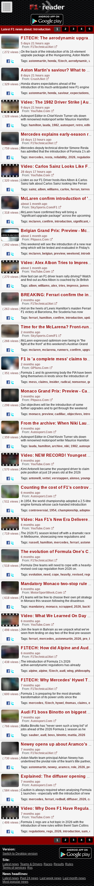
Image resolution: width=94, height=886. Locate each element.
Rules (69, 864)
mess (33, 382)
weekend (73, 253)
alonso (74, 478)
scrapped (65, 606)
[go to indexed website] (56, 47)
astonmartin (37, 61)
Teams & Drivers (31, 864)
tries (62, 285)
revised (77, 574)
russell (34, 542)
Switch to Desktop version (20, 853)
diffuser (72, 799)
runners (62, 350)
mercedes (36, 157)
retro (79, 125)
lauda (46, 125)
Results (59, 864)
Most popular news (15, 881)
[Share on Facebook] (8, 61)
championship (68, 510)
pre (85, 638)
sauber (34, 735)
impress (72, 285)
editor (88, 125)
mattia (72, 735)
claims (43, 382)
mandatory (36, 606)
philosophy (82, 671)
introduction (63, 221)
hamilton (35, 125)
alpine (33, 671)
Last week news (50, 878)
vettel (46, 478)
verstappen (60, 478)
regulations (85, 157)
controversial (38, 510)
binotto (61, 735)
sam (84, 831)
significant (80, 221)
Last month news (74, 878)
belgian (47, 253)
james (84, 285)
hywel (59, 703)
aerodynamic (77, 61)
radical (65, 382)
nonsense (79, 382)
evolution (35, 574)
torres (85, 189)
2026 (71, 157)
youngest (87, 478)
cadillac (60, 414)
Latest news (11, 864)
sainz (32, 189)
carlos (64, 189)
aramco (63, 767)
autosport (67, 125)
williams (53, 189)
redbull (60, 799)
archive (57, 446)
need (46, 574)
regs (49, 831)
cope (55, 574)
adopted (85, 510)
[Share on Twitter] (13, 61)
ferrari (33, 317)
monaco (34, 414)
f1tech (62, 61)
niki (66, 446)
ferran (75, 189)
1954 (52, 510)
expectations (79, 93)
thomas (70, 703)
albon (42, 189)
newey (52, 767)
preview (59, 253)
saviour (63, 93)
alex (54, 285)
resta (48, 157)
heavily (65, 574)
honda (52, 61)
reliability (60, 157)
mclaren (35, 221)
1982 (55, 125)
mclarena (49, 350)
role (73, 767)
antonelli (35, 478)
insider (54, 382)
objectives (74, 414)
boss (51, 735)
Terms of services (14, 867)
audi (62, 671)
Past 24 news (29, 878)
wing (70, 671)
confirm (47, 221)
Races (48, 864)
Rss (30, 867)
